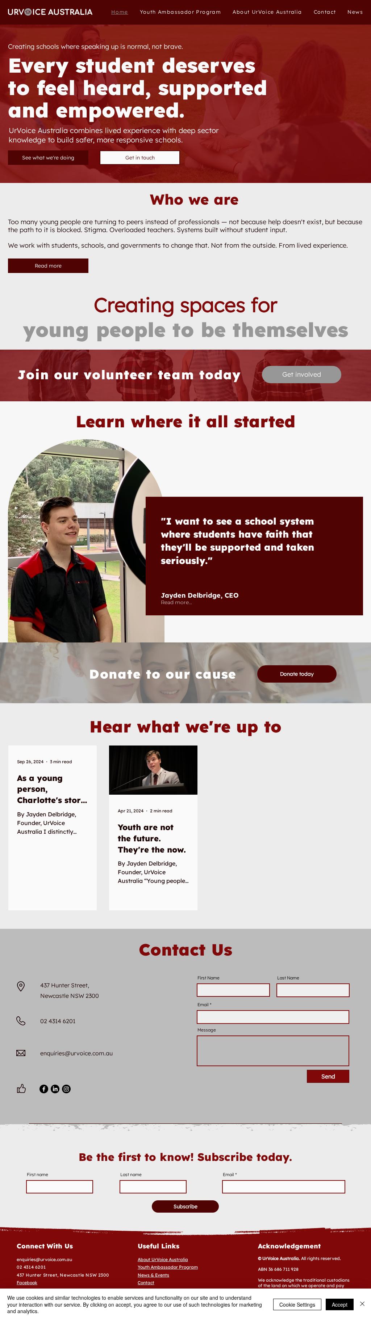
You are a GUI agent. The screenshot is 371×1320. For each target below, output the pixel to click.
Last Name (288, 978)
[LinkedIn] (55, 1089)
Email (203, 1005)
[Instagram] (66, 1089)
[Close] (362, 1304)
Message (206, 1030)
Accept (339, 1304)
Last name (131, 1174)
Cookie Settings (297, 1304)
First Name (208, 978)
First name (37, 1174)
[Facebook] (43, 1089)
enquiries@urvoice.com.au (76, 1053)
